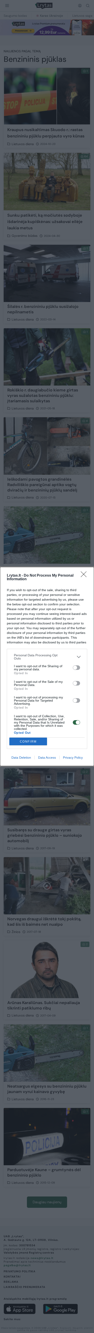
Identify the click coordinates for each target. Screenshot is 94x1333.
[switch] (76, 667)
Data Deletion (21, 757)
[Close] (85, 575)
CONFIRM (28, 741)
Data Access (47, 757)
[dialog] (47, 666)
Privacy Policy (73, 757)
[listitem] (47, 657)
